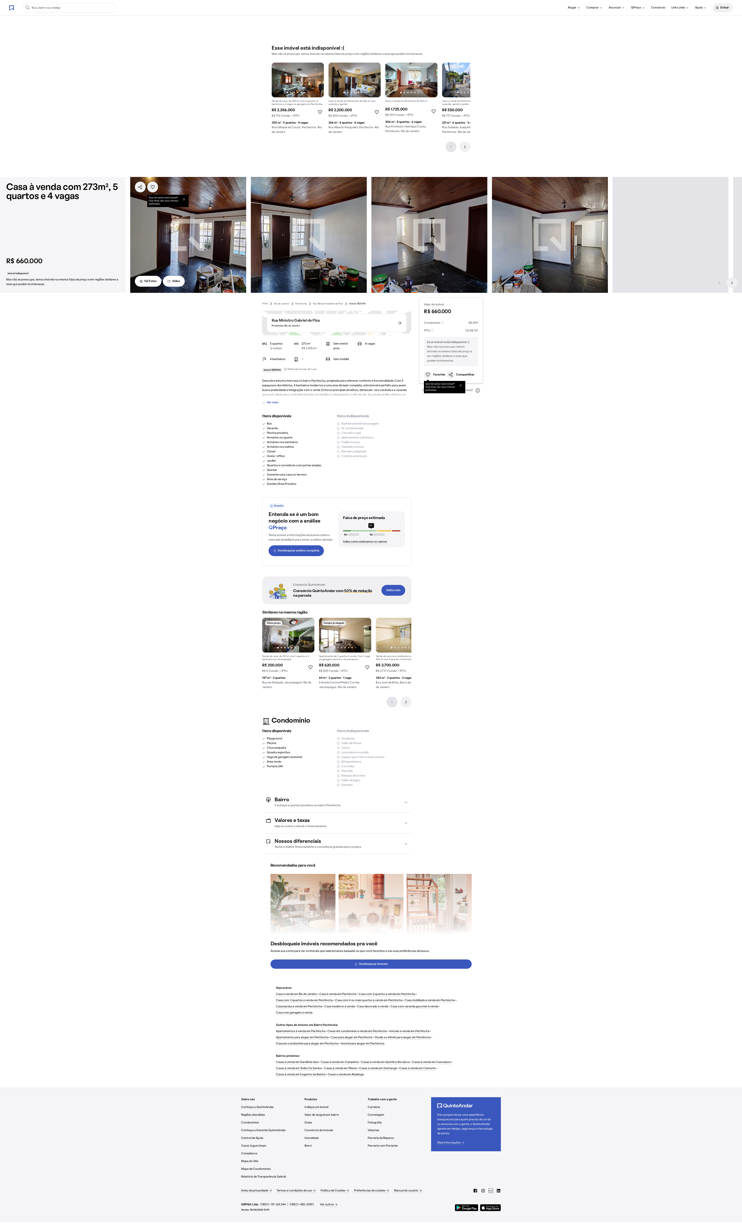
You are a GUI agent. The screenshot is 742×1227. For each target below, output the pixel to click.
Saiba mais (393, 590)
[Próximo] (464, 146)
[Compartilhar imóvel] (140, 187)
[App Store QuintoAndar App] (490, 1207)
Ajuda (699, 7)
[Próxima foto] (317, 80)
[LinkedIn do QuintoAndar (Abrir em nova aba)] (498, 1190)
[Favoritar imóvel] (152, 187)
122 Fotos (150, 281)
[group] (298, 100)
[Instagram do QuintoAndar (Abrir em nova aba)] (483, 1190)
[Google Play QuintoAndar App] (466, 1207)
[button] (336, 802)
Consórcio (658, 7)
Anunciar (615, 7)
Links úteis (678, 7)
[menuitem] (574, 7)
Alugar (572, 7)
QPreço (636, 7)
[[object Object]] (184, 199)
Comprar (592, 7)
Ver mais (272, 402)
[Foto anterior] (279, 80)
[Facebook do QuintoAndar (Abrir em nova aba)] (475, 1190)
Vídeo (176, 281)
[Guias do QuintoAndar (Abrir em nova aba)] (490, 1190)
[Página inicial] (11, 7)
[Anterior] (451, 146)
